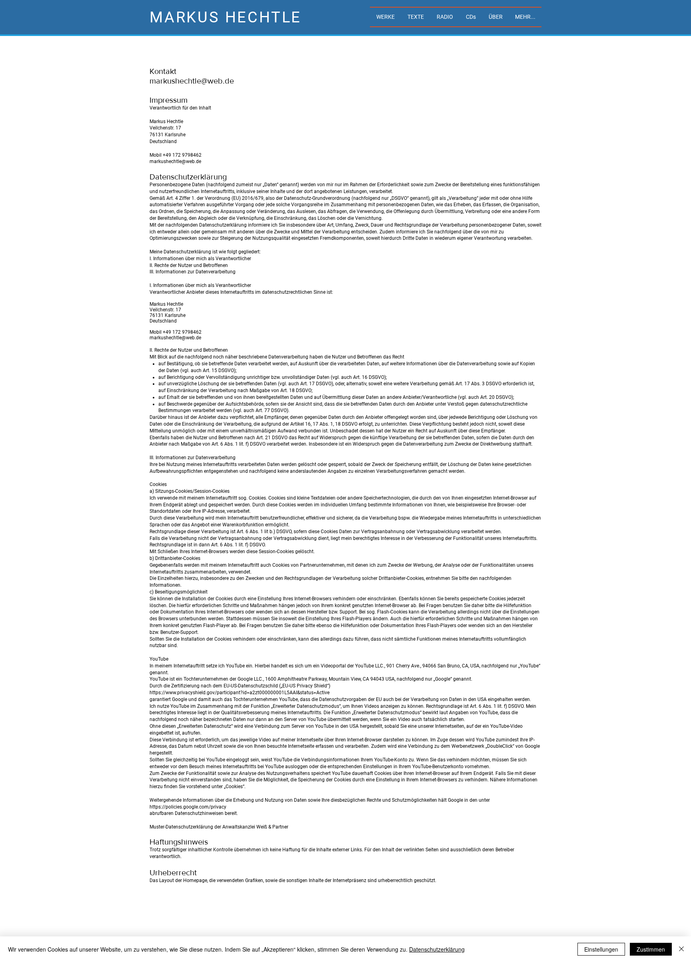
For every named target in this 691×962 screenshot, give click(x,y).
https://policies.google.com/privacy (188, 807)
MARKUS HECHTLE (226, 17)
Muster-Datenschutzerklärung (181, 827)
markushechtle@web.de (192, 80)
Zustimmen (651, 949)
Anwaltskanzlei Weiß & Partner (255, 827)
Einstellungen (601, 949)
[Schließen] (681, 949)
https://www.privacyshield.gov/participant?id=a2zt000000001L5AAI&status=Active (240, 692)
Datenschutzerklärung (437, 949)
